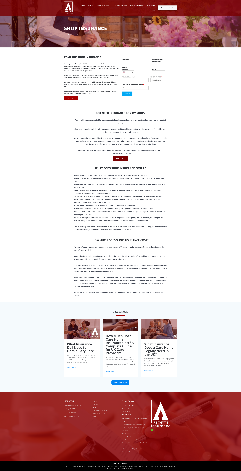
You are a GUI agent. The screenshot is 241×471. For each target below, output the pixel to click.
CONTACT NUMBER (125, 68)
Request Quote (71, 98)
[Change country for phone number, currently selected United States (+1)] (124, 72)
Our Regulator (126, 411)
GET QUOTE (120, 159)
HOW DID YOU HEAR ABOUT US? (133, 85)
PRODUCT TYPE (156, 77)
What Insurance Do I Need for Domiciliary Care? (81, 347)
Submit (127, 94)
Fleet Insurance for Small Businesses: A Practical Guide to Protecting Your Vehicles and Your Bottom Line (135, 443)
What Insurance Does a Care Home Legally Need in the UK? (159, 349)
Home (83, 5)
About (89, 5)
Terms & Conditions (128, 405)
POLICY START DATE (129, 77)
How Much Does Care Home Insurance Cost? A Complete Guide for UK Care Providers (120, 344)
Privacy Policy (126, 408)
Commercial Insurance (103, 5)
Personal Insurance (136, 5)
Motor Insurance (120, 5)
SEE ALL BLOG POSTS (120, 382)
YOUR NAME (126, 59)
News (153, 10)
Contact (95, 404)
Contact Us (151, 5)
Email (154, 69)
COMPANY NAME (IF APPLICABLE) (157, 60)
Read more (70, 367)
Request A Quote (167, 8)
